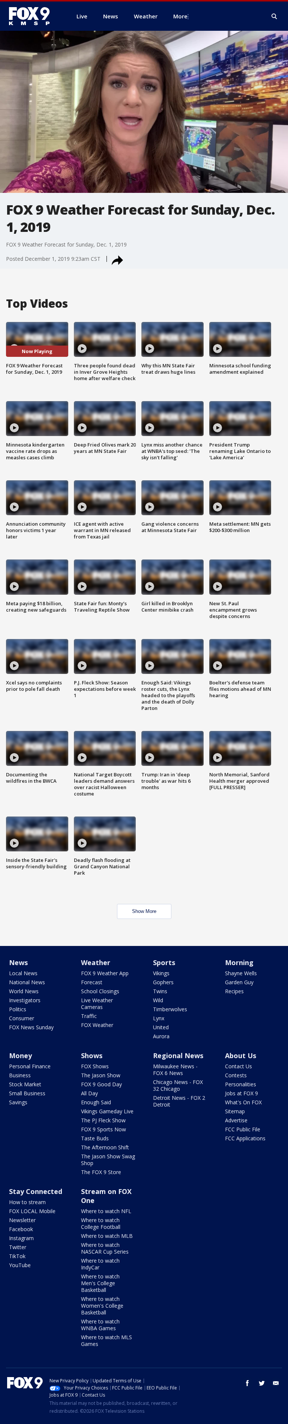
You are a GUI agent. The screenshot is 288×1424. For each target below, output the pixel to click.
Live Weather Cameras (97, 1003)
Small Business (27, 1093)
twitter (262, 1383)
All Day (89, 1093)
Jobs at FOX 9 (241, 1093)
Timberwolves (170, 1009)
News (18, 962)
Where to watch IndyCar (100, 1264)
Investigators (24, 1000)
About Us (240, 1055)
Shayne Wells (241, 973)
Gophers (163, 982)
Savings (18, 1102)
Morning (239, 962)
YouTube (20, 1265)
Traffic (89, 1016)
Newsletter (22, 1220)
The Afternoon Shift (105, 1147)
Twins (160, 991)
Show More (144, 911)
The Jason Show (100, 1075)
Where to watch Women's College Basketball (102, 1305)
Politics (17, 1009)
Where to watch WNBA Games (100, 1325)
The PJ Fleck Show (103, 1120)
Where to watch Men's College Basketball (100, 1283)
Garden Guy (239, 982)
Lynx (158, 1018)
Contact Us (238, 1066)
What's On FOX (243, 1102)
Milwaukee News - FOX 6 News (175, 1070)
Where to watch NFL (106, 1211)
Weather (95, 962)
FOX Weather (97, 1025)
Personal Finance (30, 1066)
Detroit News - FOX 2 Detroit (179, 1101)
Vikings (161, 973)
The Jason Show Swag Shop (108, 1160)
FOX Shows (95, 1066)
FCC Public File (242, 1129)
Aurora (161, 1036)
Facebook (21, 1229)
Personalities (240, 1084)
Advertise (236, 1120)
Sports (164, 962)
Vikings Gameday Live (107, 1111)
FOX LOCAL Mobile (32, 1211)
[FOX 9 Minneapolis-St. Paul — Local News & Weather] (33, 16)
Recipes (234, 991)
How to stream (27, 1202)
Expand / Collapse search (274, 17)
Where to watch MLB (107, 1235)
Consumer (21, 1018)
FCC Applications (245, 1138)
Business (20, 1075)
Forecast (91, 982)
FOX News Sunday (31, 1027)
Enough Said (96, 1102)
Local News (23, 973)
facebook (248, 1383)
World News (24, 991)
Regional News (178, 1055)
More (180, 16)
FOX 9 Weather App (105, 973)
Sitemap (235, 1111)
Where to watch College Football (100, 1223)
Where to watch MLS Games (106, 1340)
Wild (158, 1000)
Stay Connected (35, 1191)
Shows (91, 1055)
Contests (236, 1075)
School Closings (100, 991)
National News (27, 982)
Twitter (17, 1247)
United (161, 1027)
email (276, 1383)
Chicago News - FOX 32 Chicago (178, 1085)
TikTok (17, 1256)
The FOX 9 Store (101, 1172)
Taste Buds (95, 1138)
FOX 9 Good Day (101, 1084)
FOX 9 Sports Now (103, 1129)
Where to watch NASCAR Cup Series (105, 1248)
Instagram (21, 1238)
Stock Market (25, 1084)
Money (20, 1055)
